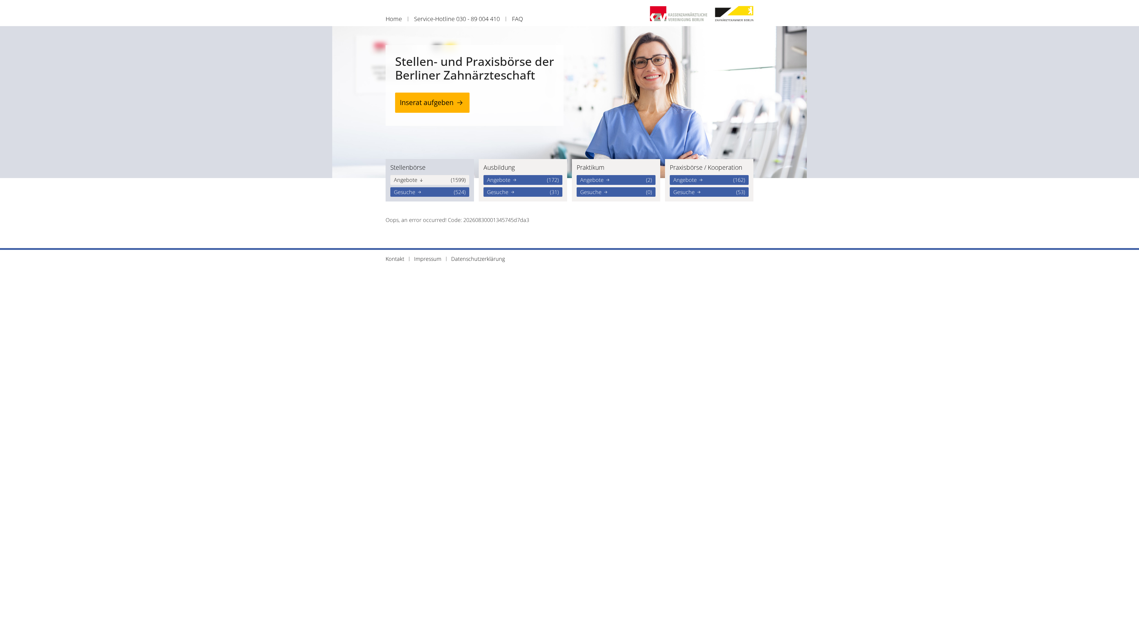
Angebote (430, 179)
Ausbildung (499, 167)
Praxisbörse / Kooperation (706, 167)
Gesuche (430, 192)
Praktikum (591, 167)
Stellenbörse (408, 167)
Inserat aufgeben (427, 102)
